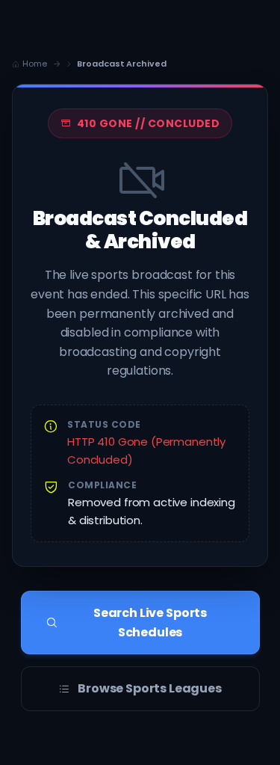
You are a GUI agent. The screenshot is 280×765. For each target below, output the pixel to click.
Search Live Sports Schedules (150, 622)
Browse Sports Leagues (150, 688)
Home (34, 64)
